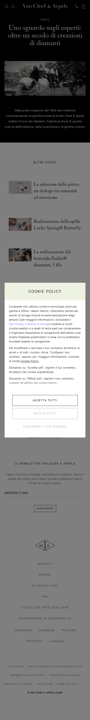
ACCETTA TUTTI (45, 400)
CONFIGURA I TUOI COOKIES (45, 426)
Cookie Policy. (30, 361)
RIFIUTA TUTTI (45, 413)
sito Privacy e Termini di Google (29, 324)
